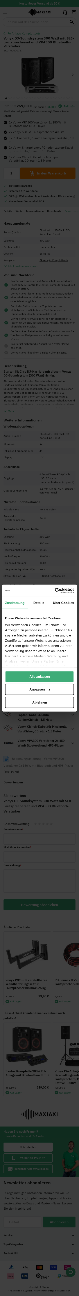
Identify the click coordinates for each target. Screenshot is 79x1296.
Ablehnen (39, 702)
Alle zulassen (39, 676)
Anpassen (37, 689)
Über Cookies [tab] (63, 602)
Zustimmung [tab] (15, 602)
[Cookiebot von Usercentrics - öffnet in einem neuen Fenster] (56, 591)
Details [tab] (38, 602)
